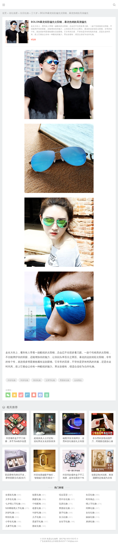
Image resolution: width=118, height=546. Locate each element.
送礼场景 (13, 12)
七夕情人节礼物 (15, 503)
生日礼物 (24, 12)
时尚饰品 (93, 499)
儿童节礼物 (13, 526)
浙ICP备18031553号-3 (68, 538)
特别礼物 (12, 517)
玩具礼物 (66, 503)
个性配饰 (39, 503)
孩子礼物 (66, 512)
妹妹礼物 (93, 517)
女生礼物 (93, 512)
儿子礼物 (39, 517)
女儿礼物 (66, 517)
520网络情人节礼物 (17, 508)
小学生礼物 (13, 521)
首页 (4, 12)
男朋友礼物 (64, 380)
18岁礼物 (39, 512)
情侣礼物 (37, 380)
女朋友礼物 (13, 495)
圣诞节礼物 (40, 521)
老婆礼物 (39, 508)
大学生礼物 (13, 499)
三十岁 (34, 12)
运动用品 (78, 380)
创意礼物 (39, 495)
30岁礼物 (24, 380)
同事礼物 (93, 508)
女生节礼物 (67, 521)
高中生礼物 (67, 499)
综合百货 (66, 495)
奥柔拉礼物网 (52, 538)
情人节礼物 (94, 503)
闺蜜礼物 (39, 499)
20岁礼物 (11, 380)
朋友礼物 (39, 526)
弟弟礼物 (93, 521)
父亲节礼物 (50, 380)
